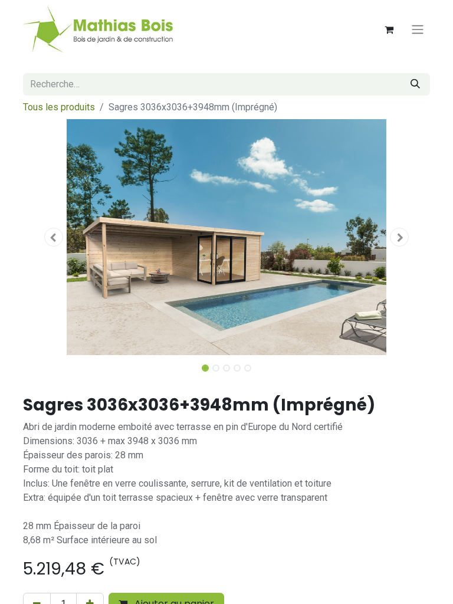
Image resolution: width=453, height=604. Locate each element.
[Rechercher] (415, 84)
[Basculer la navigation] (417, 29)
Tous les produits (59, 107)
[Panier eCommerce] (389, 29)
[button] (53, 237)
